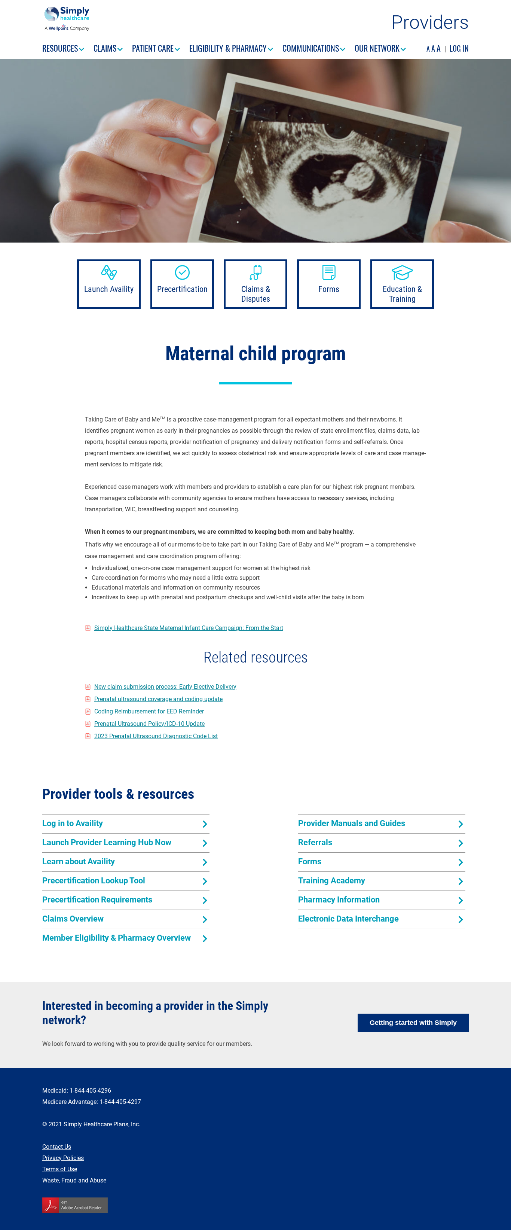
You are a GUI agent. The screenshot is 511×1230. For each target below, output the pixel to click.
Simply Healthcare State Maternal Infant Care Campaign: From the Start (188, 627)
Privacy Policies (63, 1158)
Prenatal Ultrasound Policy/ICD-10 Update (149, 723)
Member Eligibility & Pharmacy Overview (116, 938)
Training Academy (331, 880)
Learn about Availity (78, 861)
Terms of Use (59, 1169)
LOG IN (459, 48)
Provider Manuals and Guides (351, 823)
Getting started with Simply (413, 1022)
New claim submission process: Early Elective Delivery (165, 686)
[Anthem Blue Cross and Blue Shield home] (65, 28)
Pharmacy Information (339, 899)
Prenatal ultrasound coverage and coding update (158, 699)
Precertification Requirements (97, 899)
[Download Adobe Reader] (255, 1205)
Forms (309, 861)
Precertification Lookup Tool (93, 880)
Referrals (315, 842)
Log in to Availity (72, 823)
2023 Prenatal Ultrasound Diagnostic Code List (156, 736)
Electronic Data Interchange (348, 918)
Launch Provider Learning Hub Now (106, 842)
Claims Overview (73, 918)
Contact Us (56, 1146)
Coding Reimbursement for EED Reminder (149, 711)
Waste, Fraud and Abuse (74, 1180)
